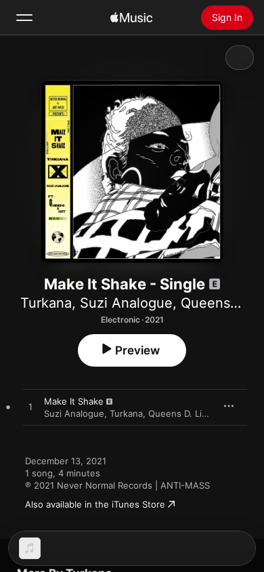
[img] (131, 18)
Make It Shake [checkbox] (74, 401)
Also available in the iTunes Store (95, 504)
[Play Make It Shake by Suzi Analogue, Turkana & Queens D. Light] (30, 407)
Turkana (46, 303)
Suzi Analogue (126, 303)
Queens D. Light (182, 413)
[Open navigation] (24, 18)
